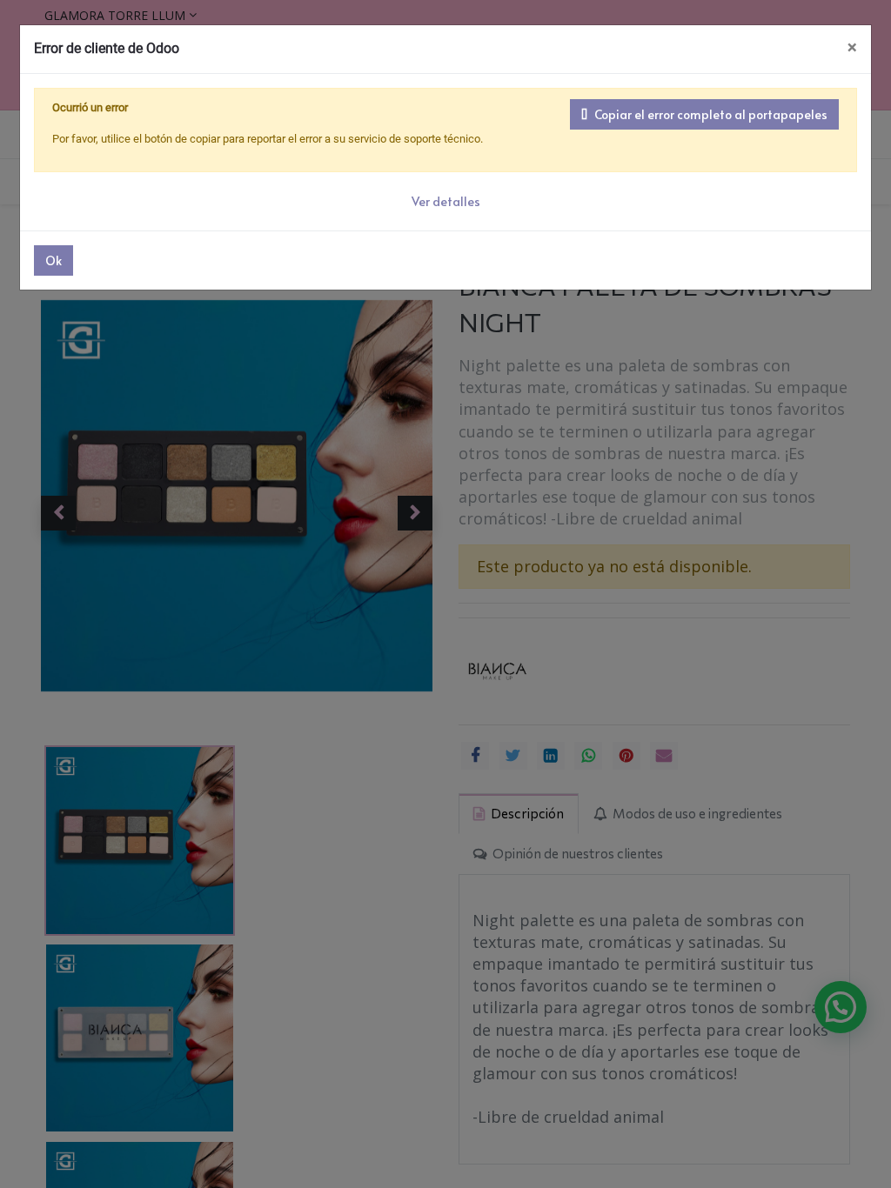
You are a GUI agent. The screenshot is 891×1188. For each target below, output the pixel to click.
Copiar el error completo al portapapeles (710, 114)
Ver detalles (446, 201)
